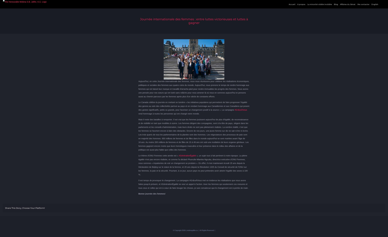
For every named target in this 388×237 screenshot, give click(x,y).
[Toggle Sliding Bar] (381, 4)
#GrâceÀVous (241, 110)
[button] (384, 4)
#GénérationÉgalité (187, 156)
